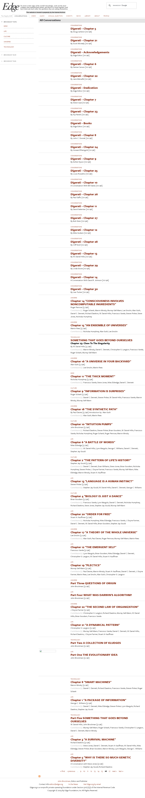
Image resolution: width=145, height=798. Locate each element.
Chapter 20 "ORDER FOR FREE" (91, 514)
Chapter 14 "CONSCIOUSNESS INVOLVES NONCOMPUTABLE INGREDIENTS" (97, 302)
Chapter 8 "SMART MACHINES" (91, 682)
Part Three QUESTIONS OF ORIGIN (93, 583)
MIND (72, 373)
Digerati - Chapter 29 (84, 265)
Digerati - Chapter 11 (84, 206)
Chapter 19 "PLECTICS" (86, 565)
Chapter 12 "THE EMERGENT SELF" (93, 547)
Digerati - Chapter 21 (84, 40)
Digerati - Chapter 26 (84, 194)
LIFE (72, 439)
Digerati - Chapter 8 (83, 135)
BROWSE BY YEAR (10, 55)
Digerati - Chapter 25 (84, 171)
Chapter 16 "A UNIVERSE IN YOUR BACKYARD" (101, 361)
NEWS (78, 16)
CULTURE (74, 388)
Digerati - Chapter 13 (84, 253)
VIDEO (33, 16)
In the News (73, 784)
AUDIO (42, 16)
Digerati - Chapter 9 (83, 159)
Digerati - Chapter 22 (84, 76)
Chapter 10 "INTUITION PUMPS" (91, 424)
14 (98, 771)
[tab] (18, 22)
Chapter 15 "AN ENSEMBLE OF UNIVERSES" (99, 325)
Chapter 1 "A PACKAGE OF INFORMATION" (98, 700)
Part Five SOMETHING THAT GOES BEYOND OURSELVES (99, 719)
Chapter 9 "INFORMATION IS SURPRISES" (98, 391)
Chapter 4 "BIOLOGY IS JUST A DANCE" (96, 496)
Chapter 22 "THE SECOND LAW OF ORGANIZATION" (105, 607)
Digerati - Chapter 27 (84, 218)
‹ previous (71, 771)
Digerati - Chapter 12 (84, 230)
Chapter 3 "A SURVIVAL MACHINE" (93, 739)
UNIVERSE (74, 298)
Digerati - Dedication (84, 88)
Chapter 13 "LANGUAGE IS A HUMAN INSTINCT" (102, 481)
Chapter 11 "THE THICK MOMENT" (93, 376)
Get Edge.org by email (92, 784)
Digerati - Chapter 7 (83, 99)
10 (84, 771)
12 (91, 771)
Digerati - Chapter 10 (84, 182)
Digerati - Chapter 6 (83, 64)
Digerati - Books (81, 123)
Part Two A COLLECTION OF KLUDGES (96, 643)
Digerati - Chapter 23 (84, 111)
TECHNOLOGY (75, 337)
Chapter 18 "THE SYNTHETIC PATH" (94, 409)
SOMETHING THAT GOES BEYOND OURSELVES (101, 340)
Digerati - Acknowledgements (90, 52)
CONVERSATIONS (20, 16)
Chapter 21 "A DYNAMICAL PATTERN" (95, 625)
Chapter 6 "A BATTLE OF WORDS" (93, 442)
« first (62, 771)
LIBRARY (88, 16)
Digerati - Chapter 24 (84, 147)
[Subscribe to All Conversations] (39, 776)
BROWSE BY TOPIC (10, 22)
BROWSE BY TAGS (10, 61)
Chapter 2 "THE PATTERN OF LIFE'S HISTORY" (101, 460)
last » (121, 771)
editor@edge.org (56, 784)
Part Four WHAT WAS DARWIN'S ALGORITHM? (101, 595)
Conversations (76, 25)
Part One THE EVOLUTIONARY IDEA (94, 655)
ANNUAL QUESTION (55, 16)
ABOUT (97, 16)
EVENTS (69, 16)
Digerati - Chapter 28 (84, 242)
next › (114, 771)
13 (94, 771)
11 (87, 771)
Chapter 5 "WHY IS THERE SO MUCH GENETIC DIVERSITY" (101, 759)
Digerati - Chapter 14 (84, 277)
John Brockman (64, 781)
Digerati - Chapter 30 (84, 289)
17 (109, 771)
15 (102, 771)
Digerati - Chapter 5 (83, 28)
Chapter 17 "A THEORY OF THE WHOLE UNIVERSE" (104, 532)
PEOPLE (106, 16)
